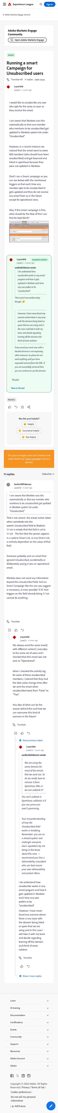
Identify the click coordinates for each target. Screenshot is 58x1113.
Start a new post (32, 458)
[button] (17, 79)
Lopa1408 (18, 86)
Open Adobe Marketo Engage (29, 39)
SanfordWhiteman (22, 484)
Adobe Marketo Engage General (17, 14)
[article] (29, 558)
